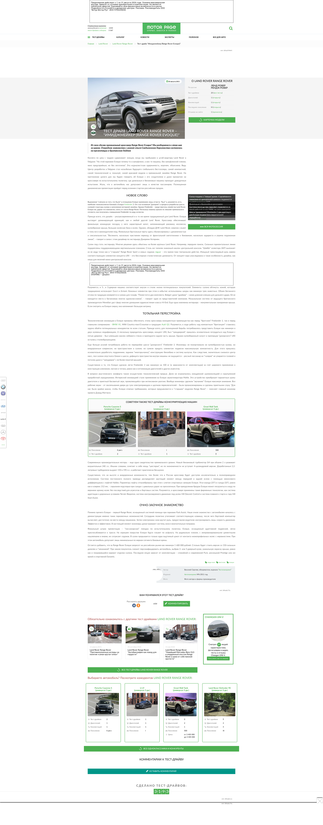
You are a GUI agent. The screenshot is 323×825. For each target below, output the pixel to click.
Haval (2, 400)
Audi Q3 (165, 325)
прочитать (217, 112)
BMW (2, 387)
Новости (144, 37)
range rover (211, 562)
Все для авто (219, 37)
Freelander (128, 204)
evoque (231, 562)
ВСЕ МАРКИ (3, 444)
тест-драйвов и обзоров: (97, 30)
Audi (2, 380)
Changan (2, 393)
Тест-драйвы (98, 37)
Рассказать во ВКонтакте (134, 605)
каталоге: (103, 28)
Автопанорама (225, 570)
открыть (216, 98)
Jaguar (158, 252)
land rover (222, 562)
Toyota (2, 438)
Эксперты (169, 37)
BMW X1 (116, 325)
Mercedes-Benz (2, 432)
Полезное (194, 37)
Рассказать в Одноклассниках (138, 605)
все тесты (218, 93)
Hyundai (2, 406)
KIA (2, 419)
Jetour (2, 413)
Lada (2, 425)
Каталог (120, 37)
